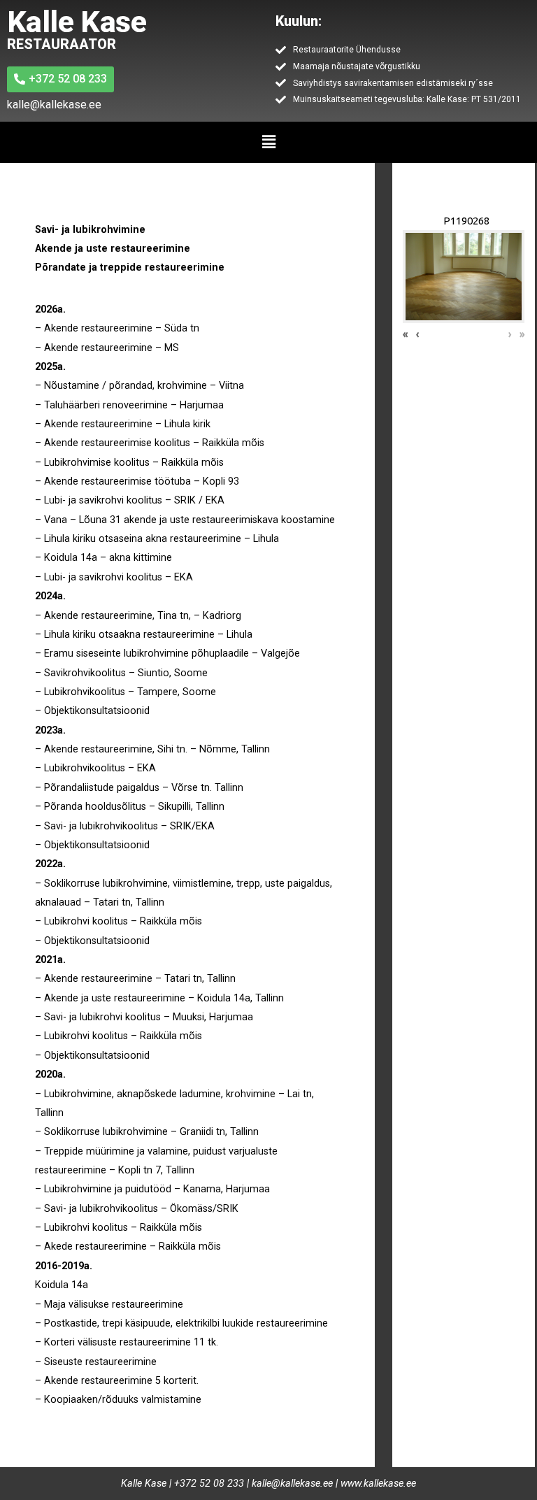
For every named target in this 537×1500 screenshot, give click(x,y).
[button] (268, 142)
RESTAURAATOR (61, 44)
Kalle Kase (76, 21)
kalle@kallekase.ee (292, 1484)
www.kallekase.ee (378, 1484)
